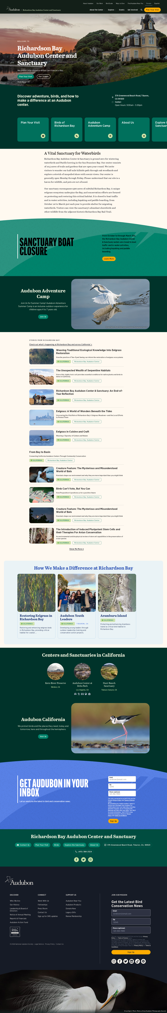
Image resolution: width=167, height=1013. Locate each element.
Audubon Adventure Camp (99, 124)
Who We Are (15, 901)
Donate (148, 3)
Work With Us (43, 901)
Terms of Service (129, 800)
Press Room (42, 908)
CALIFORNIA (64, 361)
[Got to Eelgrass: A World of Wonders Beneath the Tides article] (76, 419)
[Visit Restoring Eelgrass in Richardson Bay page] (36, 606)
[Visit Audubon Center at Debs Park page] (82, 678)
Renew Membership (74, 916)
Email (111, 777)
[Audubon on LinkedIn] (131, 961)
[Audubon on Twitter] (125, 961)
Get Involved (133, 10)
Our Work (100, 3)
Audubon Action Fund (19, 922)
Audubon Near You (73, 901)
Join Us (43, 317)
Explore (111, 10)
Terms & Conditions (121, 815)
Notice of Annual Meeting (20, 915)
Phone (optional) (114, 792)
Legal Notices (39, 944)
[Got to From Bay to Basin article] (76, 457)
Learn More (109, 259)
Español (157, 3)
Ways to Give (120, 3)
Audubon (19, 880)
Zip (110, 785)
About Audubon (88, 3)
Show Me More (75, 549)
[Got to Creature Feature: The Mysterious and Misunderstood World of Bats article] (76, 476)
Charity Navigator (15, 932)
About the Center (96, 10)
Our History (14, 905)
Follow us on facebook (76, 859)
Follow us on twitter (83, 859)
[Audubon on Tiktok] (137, 961)
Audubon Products (73, 905)
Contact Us (25, 845)
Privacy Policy (117, 800)
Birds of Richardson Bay (64, 124)
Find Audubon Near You (135, 3)
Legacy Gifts (71, 912)
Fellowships (42, 905)
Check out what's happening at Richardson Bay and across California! (59, 344)
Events (121, 10)
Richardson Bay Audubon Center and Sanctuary (42, 10)
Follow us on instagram (90, 859)
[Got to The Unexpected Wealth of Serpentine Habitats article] (76, 378)
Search (141, 10)
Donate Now (71, 908)
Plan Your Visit (152, 10)
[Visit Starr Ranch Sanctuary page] (109, 678)
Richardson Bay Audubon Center (87, 361)
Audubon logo (13, 9)
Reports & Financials (18, 918)
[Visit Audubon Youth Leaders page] (77, 606)
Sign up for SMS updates (48, 916)
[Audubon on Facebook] (119, 961)
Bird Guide (109, 3)
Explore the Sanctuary (74, 845)
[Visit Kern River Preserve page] (55, 678)
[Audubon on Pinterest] (143, 961)
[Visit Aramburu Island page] (117, 606)
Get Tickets (44, 76)
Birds (56, 845)
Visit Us (43, 736)
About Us (128, 122)
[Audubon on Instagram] (113, 961)
